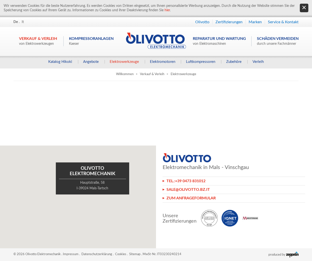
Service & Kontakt (283, 22)
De (15, 22)
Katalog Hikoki (60, 62)
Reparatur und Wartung (219, 41)
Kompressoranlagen (91, 41)
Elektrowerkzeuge (124, 62)
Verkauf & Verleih (38, 41)
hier (167, 10)
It (23, 22)
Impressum (70, 254)
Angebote (91, 62)
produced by (277, 254)
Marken (255, 22)
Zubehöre (234, 62)
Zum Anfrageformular (191, 198)
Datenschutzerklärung (96, 254)
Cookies (120, 254)
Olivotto (202, 22)
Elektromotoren (162, 62)
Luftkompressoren (200, 62)
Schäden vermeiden (278, 41)
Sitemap (134, 254)
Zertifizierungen (229, 22)
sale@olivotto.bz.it (188, 190)
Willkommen (125, 74)
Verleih (258, 62)
